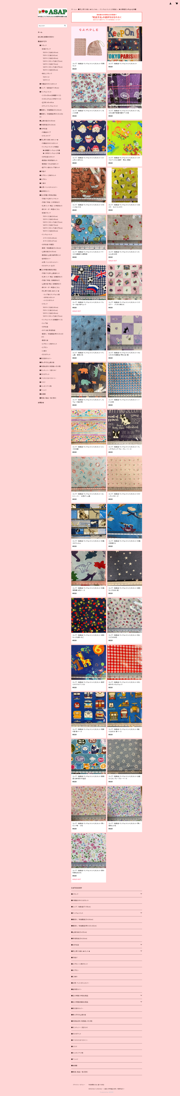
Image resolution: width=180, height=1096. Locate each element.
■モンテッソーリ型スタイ (79, 1027)
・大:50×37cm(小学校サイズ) (51, 99)
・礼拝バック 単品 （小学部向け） (52, 206)
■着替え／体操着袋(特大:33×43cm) (84, 926)
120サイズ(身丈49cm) (50, 58)
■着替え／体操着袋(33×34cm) (82, 919)
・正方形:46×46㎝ (47, 102)
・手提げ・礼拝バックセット (50, 199)
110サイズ (46, 77)
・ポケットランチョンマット (49, 106)
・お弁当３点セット (49, 297)
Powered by (104, 1092)
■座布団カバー (76, 989)
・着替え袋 (44, 340)
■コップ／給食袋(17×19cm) (81, 907)
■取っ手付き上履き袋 (78, 1015)
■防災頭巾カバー (77, 1008)
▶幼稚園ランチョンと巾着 (51, 150)
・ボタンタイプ (45, 136)
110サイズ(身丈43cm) (50, 55)
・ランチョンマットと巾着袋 (107, 9)
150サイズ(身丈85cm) (50, 70)
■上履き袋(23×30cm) (79, 932)
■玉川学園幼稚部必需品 (79, 1002)
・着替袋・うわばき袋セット (50, 164)
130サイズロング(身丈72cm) (52, 61)
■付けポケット (76, 1034)
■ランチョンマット (77, 913)
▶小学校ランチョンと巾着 (51, 153)
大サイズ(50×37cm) (50, 241)
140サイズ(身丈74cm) (50, 64)
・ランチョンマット (46, 234)
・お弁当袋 (44, 327)
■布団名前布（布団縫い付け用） (82, 1021)
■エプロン (75, 970)
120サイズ (46, 80)
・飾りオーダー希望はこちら (50, 209)
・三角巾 (44, 351)
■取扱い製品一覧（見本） (79, 1072)
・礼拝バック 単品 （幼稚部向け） (52, 277)
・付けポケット (46, 354)
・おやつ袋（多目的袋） (48, 330)
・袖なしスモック (46, 73)
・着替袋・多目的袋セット (49, 160)
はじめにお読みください (46, 37)
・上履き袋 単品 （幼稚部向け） (51, 284)
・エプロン (44, 347)
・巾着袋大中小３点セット (49, 143)
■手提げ (74, 957)
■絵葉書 (74, 1065)
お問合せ (41, 402)
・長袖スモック (46, 49)
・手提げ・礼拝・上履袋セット (50, 273)
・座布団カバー (46, 259)
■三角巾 (74, 976)
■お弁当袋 (75, 945)
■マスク (74, 1046)
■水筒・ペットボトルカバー (80, 983)
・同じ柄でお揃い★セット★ (50, 291)
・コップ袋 (44, 323)
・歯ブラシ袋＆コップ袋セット (50, 167)
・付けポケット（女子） (48, 266)
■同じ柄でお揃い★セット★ (87, 9)
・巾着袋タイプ (46, 132)
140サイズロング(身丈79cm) (53, 67)
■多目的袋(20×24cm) (79, 938)
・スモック (44, 304)
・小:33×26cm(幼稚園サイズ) (51, 95)
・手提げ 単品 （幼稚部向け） (50, 280)
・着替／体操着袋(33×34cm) (51, 248)
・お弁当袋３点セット (48, 157)
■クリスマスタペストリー (79, 1040)
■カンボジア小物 (77, 1053)
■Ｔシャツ (74, 1059)
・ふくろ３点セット (48, 300)
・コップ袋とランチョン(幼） (51, 294)
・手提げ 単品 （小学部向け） (50, 202)
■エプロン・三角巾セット (79, 964)
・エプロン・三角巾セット (49, 344)
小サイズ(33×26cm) (50, 238)
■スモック (74, 894)
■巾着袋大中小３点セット (80, 900)
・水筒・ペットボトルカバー (50, 262)
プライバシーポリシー (79, 1084)
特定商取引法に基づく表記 (96, 1084)
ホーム (73, 9)
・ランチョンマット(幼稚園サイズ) (52, 320)
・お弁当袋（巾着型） (47, 244)
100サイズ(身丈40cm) (50, 52)
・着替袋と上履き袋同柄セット (51, 255)
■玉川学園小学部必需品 (79, 996)
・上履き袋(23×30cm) (48, 251)
